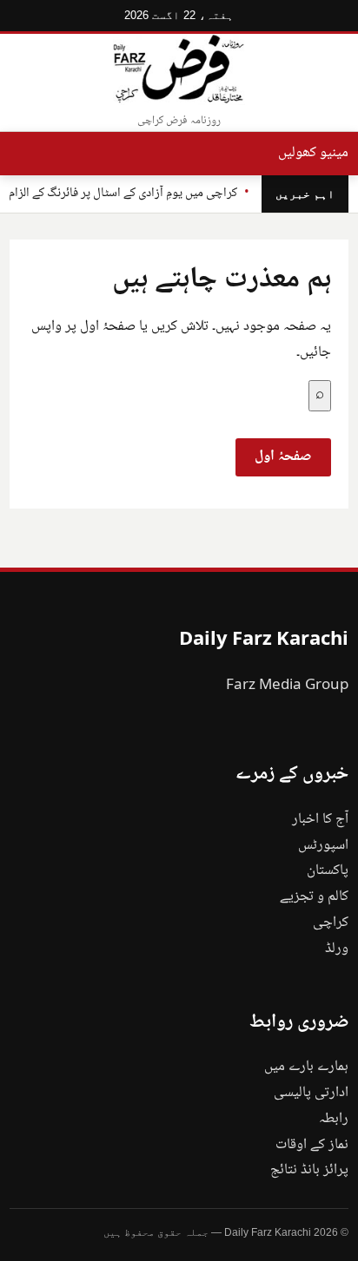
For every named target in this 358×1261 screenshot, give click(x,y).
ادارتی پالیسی (311, 1093)
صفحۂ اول (283, 457)
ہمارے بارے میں (306, 1067)
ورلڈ (336, 949)
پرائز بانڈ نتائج (309, 1170)
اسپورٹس (323, 845)
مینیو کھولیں (313, 153)
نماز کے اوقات (311, 1145)
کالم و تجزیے (314, 897)
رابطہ (333, 1119)
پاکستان (327, 870)
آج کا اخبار (320, 819)
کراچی (330, 923)
